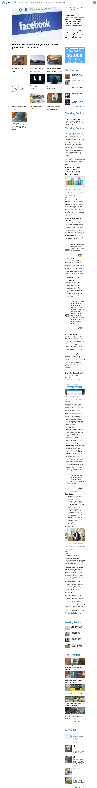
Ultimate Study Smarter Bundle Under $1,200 (76, 633)
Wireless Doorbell (74, 122)
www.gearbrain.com (68, 401)
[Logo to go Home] (9, 3)
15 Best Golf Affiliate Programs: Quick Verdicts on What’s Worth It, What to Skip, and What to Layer (77, 646)
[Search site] (94, 2)
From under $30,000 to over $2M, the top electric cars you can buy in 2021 (37, 70)
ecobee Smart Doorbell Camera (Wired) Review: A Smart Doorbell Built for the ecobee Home (19, 127)
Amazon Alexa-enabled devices (72, 601)
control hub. (75, 359)
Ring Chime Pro (71, 124)
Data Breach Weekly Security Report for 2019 (54, 87)
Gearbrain (78, 768)
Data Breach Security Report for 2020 (37, 87)
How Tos (47, 2)
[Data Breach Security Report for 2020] (37, 79)
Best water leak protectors (77, 87)
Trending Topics (74, 113)
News (52, 2)
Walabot (77, 118)
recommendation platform (74, 17)
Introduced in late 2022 (70, 265)
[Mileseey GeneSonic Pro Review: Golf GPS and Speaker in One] (75, 699)
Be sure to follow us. (73, 613)
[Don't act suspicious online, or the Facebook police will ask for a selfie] (37, 23)
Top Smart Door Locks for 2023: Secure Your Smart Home (18, 70)
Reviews (37, 2)
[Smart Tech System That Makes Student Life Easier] (67, 628)
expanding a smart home (73, 498)
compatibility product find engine (72, 596)
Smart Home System (74, 119)
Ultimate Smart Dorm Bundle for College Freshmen (76, 639)
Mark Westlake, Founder (78, 748)
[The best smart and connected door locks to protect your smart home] (19, 60)
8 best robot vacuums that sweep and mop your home (37, 107)
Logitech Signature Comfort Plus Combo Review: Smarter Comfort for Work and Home (54, 70)
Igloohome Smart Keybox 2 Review (78, 94)
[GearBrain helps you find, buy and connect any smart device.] (68, 737)
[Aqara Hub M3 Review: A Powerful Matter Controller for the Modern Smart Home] (54, 98)
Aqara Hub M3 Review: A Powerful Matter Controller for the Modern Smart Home (54, 108)
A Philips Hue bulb (69, 229)
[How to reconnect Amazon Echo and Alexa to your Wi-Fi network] (19, 98)
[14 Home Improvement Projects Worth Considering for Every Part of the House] (68, 771)
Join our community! (72, 31)
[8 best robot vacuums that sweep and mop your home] (37, 98)
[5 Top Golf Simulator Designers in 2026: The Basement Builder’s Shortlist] (68, 780)
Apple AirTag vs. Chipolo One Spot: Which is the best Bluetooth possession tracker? (19, 89)
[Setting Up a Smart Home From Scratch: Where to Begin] (67, 82)
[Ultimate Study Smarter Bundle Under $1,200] (67, 634)
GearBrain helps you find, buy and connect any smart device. (78, 739)
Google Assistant (75, 600)
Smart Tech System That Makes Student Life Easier (77, 627)
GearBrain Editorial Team (78, 736)
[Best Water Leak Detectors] (67, 89)
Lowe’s (80, 504)
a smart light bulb (80, 222)
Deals (42, 2)
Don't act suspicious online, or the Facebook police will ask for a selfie (35, 46)
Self (31, 85)
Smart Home (15, 105)
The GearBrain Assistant (76, 413)
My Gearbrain (22, 2)
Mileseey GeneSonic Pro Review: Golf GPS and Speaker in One (74, 704)
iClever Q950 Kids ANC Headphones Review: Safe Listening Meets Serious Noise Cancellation (74, 716)
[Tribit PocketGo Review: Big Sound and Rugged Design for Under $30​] (75, 687)
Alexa (73, 233)
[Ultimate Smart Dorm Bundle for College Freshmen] (67, 640)
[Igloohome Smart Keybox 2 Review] (67, 95)
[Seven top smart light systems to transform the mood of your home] (67, 102)
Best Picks (30, 2)
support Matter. (79, 279)
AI (71, 445)
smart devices (81, 407)
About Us (61, 2)
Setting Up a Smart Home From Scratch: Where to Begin (77, 82)
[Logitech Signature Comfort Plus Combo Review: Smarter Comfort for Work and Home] (54, 60)
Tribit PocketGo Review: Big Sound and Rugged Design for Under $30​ (74, 692)
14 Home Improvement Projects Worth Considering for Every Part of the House (78, 772)
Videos (56, 2)
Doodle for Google (70, 118)
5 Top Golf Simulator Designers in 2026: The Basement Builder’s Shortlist (79, 781)
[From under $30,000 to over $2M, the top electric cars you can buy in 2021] (37, 60)
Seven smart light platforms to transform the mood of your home (78, 101)
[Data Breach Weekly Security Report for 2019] (54, 79)
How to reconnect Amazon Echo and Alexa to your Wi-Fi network (19, 108)
